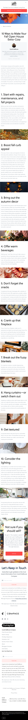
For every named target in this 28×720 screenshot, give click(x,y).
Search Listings (5, 634)
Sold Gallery (5, 648)
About (3, 644)
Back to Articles (7, 26)
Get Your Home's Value (7, 641)
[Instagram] (7, 619)
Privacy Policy (14, 693)
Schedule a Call (5, 639)
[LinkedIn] (5, 619)
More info (11, 714)
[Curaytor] (8, 626)
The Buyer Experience (7, 637)
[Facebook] (2, 619)
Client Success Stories (7, 632)
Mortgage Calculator (7, 646)
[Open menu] (26, 16)
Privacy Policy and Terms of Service (12, 676)
